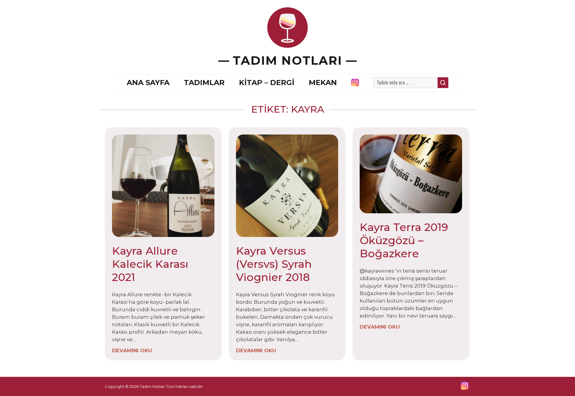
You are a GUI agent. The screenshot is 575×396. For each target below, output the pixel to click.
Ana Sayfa (148, 82)
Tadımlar (204, 82)
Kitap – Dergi (266, 82)
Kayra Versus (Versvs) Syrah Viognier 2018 (274, 264)
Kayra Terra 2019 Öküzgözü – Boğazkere (404, 240)
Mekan (323, 82)
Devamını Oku (132, 350)
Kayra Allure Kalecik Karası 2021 (150, 264)
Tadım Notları (287, 60)
